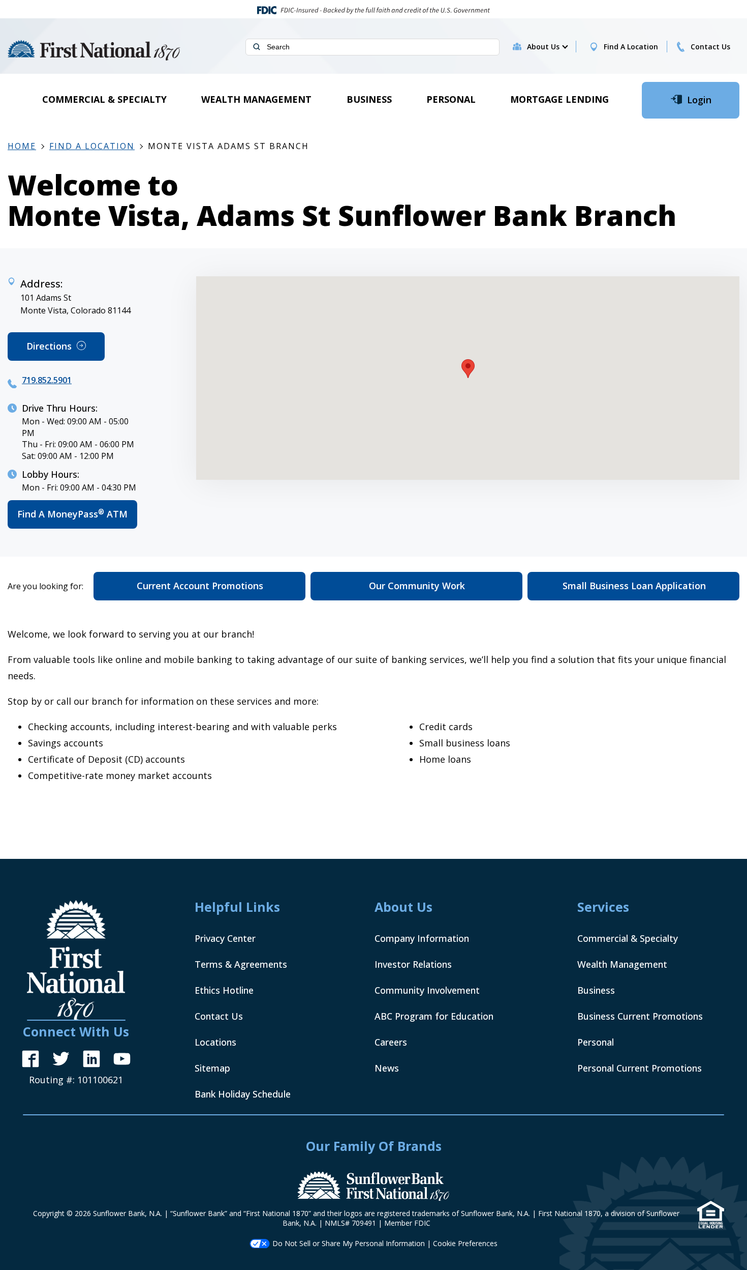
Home (22, 146)
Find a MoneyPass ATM (77, 518)
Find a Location (92, 146)
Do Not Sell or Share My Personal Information (348, 1243)
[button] (547, 47)
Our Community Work (417, 586)
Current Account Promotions (200, 586)
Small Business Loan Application (634, 586)
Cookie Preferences (465, 1243)
